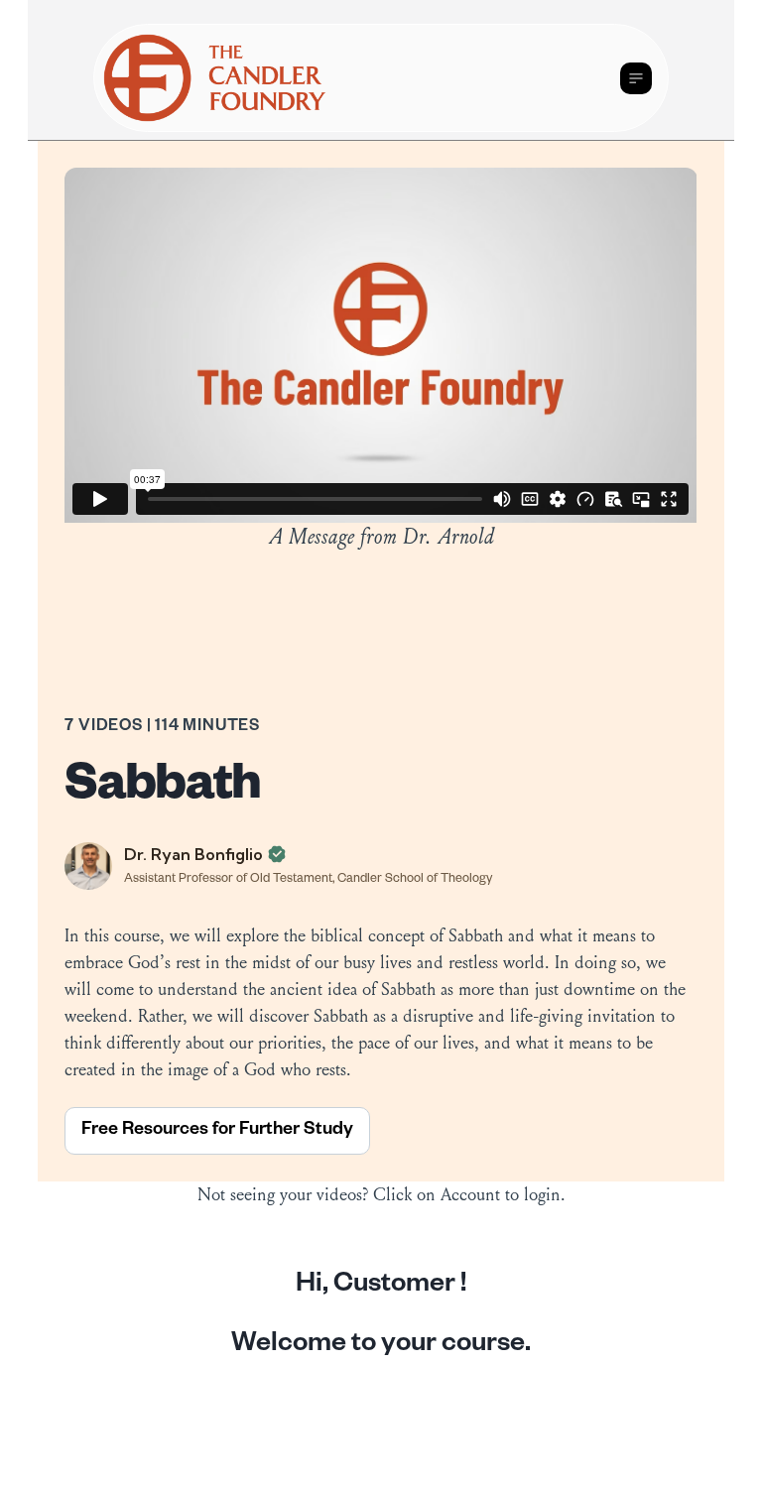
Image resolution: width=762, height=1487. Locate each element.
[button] (636, 78)
